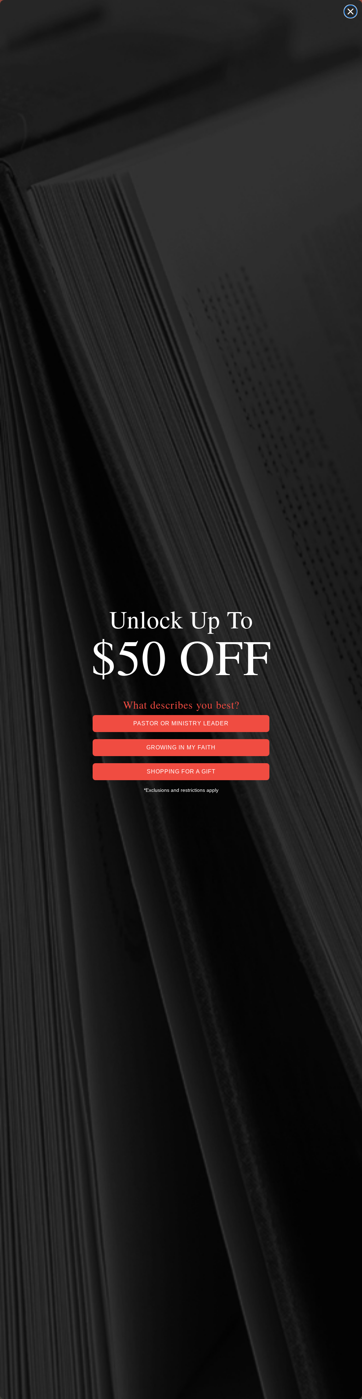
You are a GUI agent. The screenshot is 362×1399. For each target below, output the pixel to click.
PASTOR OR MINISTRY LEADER (181, 723)
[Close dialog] (350, 11)
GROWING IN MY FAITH (181, 747)
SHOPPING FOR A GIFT (181, 771)
